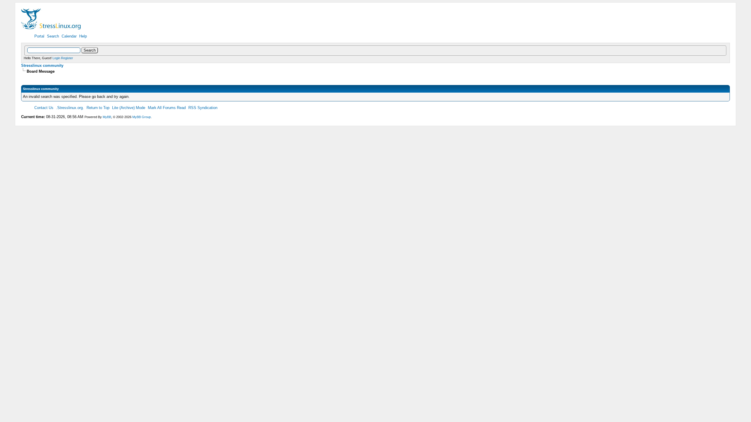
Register (67, 58)
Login (56, 58)
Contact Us (43, 108)
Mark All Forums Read (167, 108)
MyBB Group (141, 117)
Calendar (69, 36)
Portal (39, 36)
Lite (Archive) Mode (128, 108)
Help (83, 36)
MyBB (107, 117)
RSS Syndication (202, 108)
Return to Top (98, 108)
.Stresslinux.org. (70, 108)
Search (53, 36)
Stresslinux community (42, 65)
